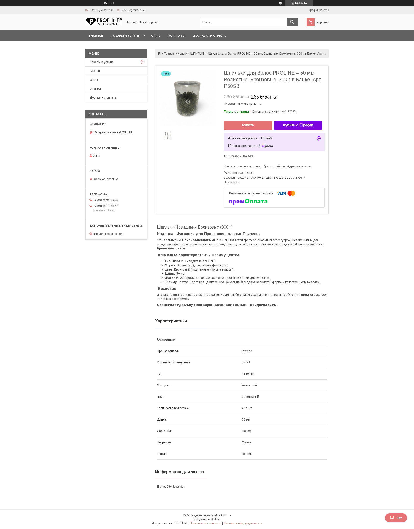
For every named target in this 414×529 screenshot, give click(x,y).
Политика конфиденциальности (242, 523)
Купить (248, 125)
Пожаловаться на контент (205, 523)
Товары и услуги (125, 35)
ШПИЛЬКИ (197, 53)
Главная (96, 35)
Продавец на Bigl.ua (207, 519)
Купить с (290, 125)
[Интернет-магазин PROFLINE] (103, 24)
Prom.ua (226, 515)
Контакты (176, 35)
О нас (156, 35)
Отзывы (95, 88)
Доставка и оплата (209, 35)
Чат (399, 518)
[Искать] (292, 22)
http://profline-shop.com (108, 233)
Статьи (95, 71)
